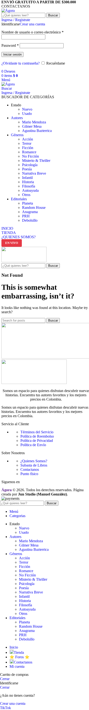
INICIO (7, 228)
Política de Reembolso (37, 436)
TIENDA (8, 233)
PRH (26, 216)
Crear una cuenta (32, 24)
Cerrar (4, 679)
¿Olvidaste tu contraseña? (20, 63)
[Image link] (34, 383)
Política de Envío (33, 445)
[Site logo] (8, 11)
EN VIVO (11, 243)
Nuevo (27, 109)
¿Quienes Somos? (33, 461)
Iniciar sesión (12, 54)
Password (10, 45)
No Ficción (30, 156)
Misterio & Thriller (36, 161)
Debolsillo (29, 220)
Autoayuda (30, 190)
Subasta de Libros (33, 465)
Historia (28, 182)
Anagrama (30, 212)
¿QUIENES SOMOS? (18, 237)
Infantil (27, 178)
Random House (34, 208)
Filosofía (28, 186)
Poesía (27, 169)
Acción (27, 139)
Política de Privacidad (36, 441)
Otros (26, 195)
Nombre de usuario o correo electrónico (32, 32)
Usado (27, 114)
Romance (29, 152)
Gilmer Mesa (32, 126)
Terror (26, 143)
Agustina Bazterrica (37, 131)
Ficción (27, 148)
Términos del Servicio (36, 432)
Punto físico (29, 474)
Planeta (27, 203)
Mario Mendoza (34, 122)
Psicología (29, 165)
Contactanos (29, 469)
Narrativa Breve (34, 173)
